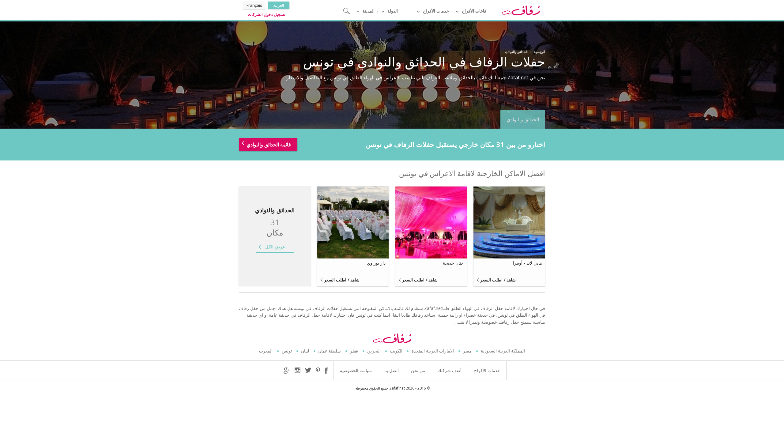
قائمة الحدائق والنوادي (269, 144)
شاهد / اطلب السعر (498, 280)
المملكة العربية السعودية (503, 351)
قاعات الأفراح (474, 11)
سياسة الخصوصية (356, 370)
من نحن (418, 370)
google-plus (287, 371)
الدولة (392, 11)
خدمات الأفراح (436, 11)
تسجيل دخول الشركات (266, 14)
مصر (467, 351)
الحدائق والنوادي (523, 119)
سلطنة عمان (329, 351)
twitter (308, 370)
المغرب (266, 351)
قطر (354, 351)
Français (254, 5)
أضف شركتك (450, 370)
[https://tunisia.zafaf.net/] (520, 10)
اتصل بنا (391, 370)
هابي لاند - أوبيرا (527, 263)
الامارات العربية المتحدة (433, 351)
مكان (274, 227)
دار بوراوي (376, 263)
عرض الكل (275, 247)
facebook (326, 371)
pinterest (318, 371)
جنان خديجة (453, 263)
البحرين (374, 351)
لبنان (305, 351)
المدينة (369, 11)
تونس (287, 351)
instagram (297, 371)
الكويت (396, 351)
